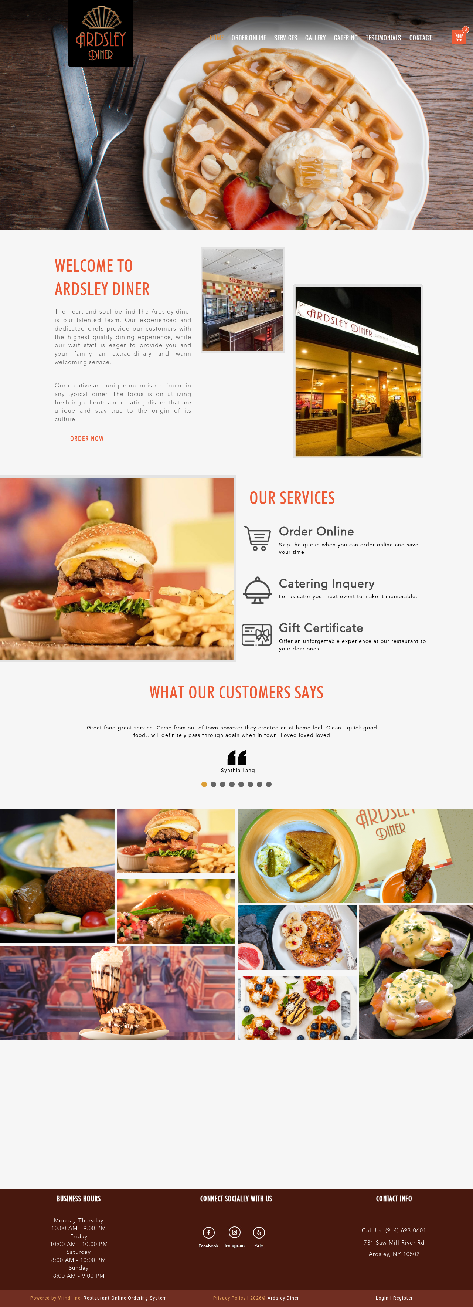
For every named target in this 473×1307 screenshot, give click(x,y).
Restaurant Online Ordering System (98, 1298)
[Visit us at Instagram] (235, 1237)
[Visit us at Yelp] (260, 1237)
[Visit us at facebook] (210, 1237)
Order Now (87, 438)
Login (382, 1298)
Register (403, 1298)
